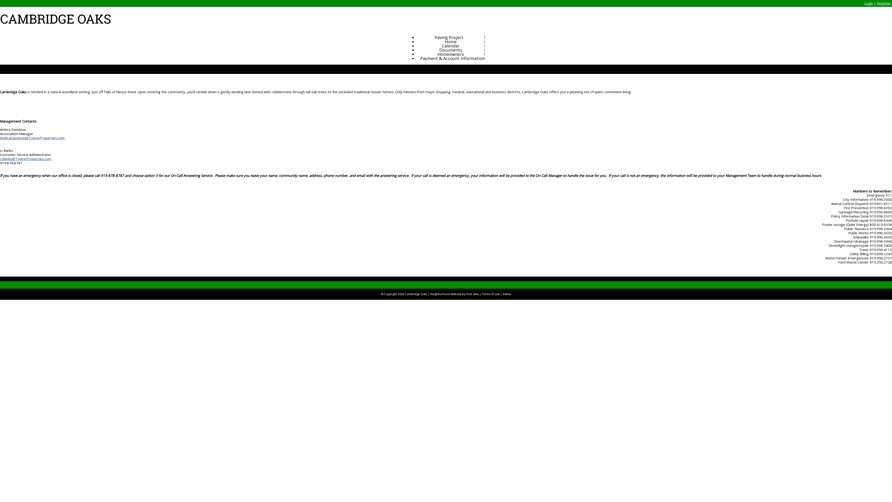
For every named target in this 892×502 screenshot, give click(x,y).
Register (884, 3)
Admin (507, 294)
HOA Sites (472, 294)
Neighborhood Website (445, 294)
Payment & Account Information (452, 58)
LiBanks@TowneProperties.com (25, 158)
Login (868, 3)
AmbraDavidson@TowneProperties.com (32, 137)
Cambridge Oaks (416, 294)
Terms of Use (491, 294)
